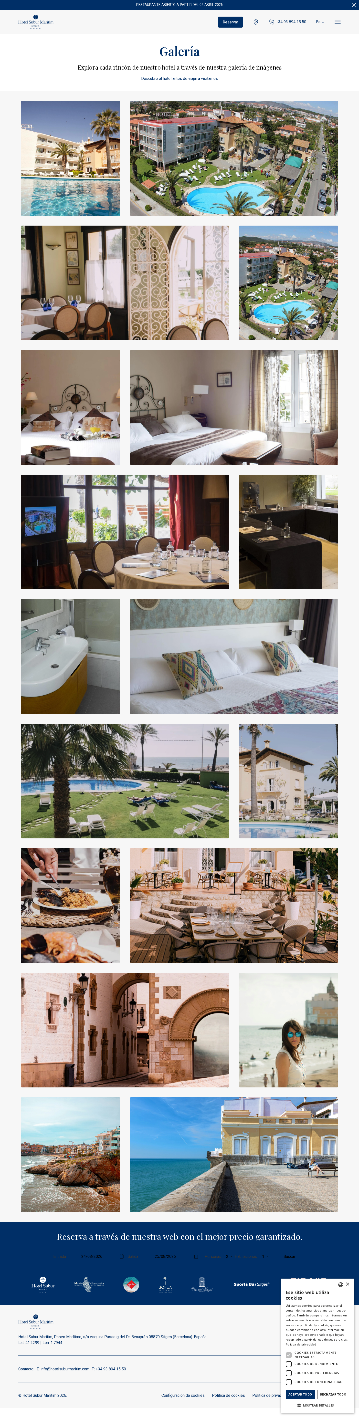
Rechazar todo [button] (333, 1394)
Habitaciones (246, 1256)
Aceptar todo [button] (300, 1394)
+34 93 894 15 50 (291, 22)
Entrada (59, 1256)
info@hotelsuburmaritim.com (65, 1369)
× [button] (347, 1284)
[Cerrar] (354, 4)
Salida (133, 1256)
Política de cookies (228, 1395)
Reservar (230, 22)
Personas (213, 1256)
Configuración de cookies (183, 1395)
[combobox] (340, 1284)
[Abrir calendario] (121, 1256)
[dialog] (317, 1346)
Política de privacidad (270, 1395)
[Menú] (338, 22)
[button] (317, 1405)
